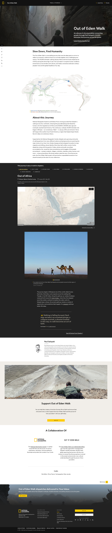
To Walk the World (51, 326)
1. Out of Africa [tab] (23, 169)
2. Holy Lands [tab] (34, 169)
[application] (56, 206)
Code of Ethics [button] (21, 528)
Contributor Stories (61, 517)
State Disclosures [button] (30, 528)
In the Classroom (60, 519)
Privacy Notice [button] (50, 528)
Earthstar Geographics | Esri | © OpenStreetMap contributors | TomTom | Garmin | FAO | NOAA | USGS (38, 225)
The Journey (59, 513)
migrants (65, 304)
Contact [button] (84, 514)
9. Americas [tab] (36, 171)
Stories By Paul (60, 515)
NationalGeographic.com (42, 513)
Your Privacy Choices (61, 528)
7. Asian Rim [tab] (89, 169)
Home (58, 511)
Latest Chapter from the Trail (82, 41)
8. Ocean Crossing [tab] (25, 171)
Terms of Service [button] (41, 528)
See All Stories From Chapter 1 (74, 333)
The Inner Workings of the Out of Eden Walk (65, 522)
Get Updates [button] (23, 495)
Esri (93, 225)
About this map (20, 224)
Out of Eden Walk (12, 3)
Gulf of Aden (55, 298)
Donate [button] (56, 420)
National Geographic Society (38, 446)
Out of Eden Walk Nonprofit (43, 515)
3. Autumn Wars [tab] (45, 169)
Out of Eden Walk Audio (42, 517)
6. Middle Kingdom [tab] (78, 169)
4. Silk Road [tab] (56, 169)
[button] (99, 3)
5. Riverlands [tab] (66, 169)
